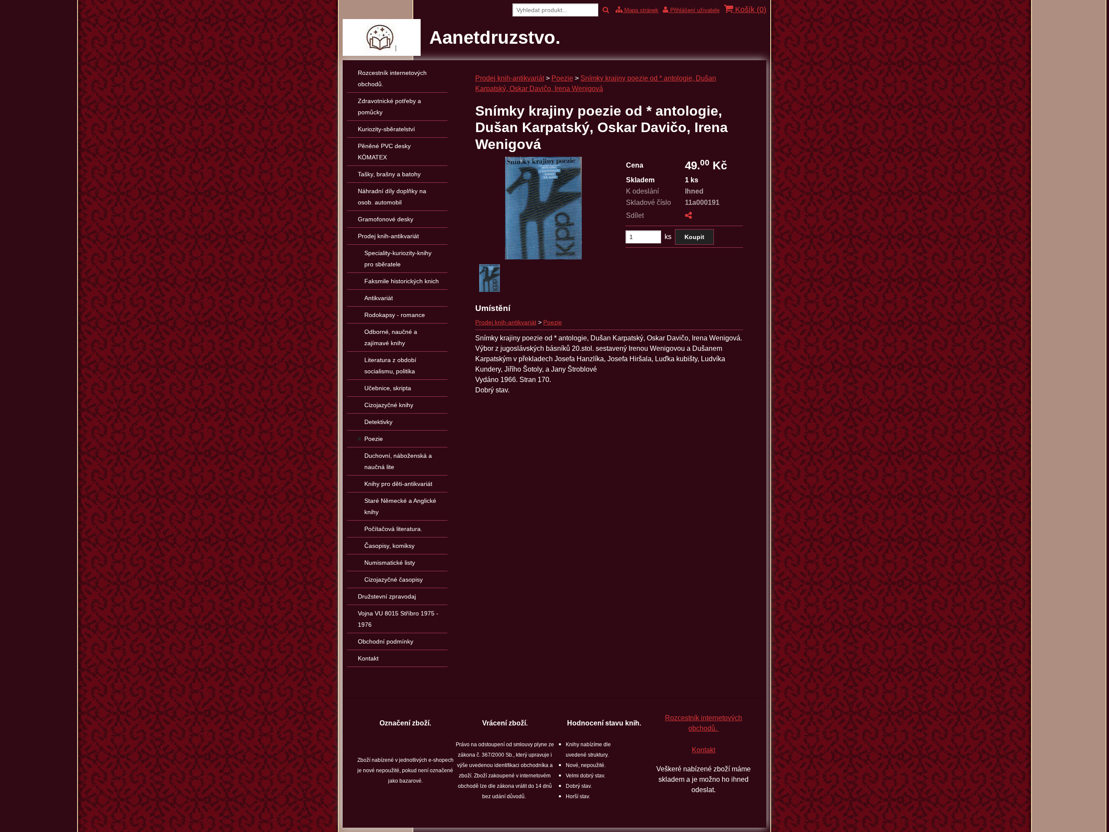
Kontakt (703, 750)
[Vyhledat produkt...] (606, 10)
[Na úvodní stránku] (382, 53)
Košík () (749, 9)
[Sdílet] (688, 215)
